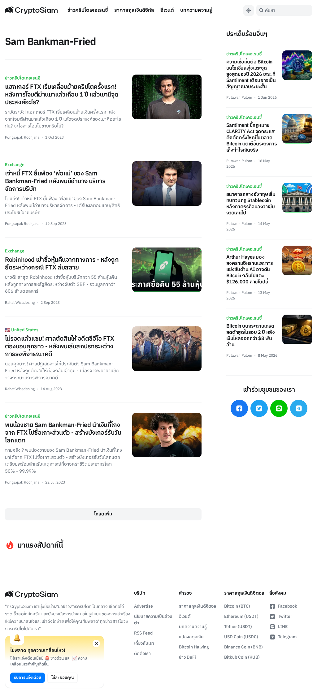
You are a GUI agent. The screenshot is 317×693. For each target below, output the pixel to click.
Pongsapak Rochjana (22, 137)
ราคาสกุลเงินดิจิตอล (197, 606)
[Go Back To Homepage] (31, 10)
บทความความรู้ (196, 10)
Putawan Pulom (239, 98)
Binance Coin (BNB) (243, 647)
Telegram (287, 637)
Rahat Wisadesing (20, 303)
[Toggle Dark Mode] (248, 10)
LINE (283, 626)
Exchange (14, 164)
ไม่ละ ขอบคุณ (62, 677)
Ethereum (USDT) (241, 616)
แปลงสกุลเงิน (191, 637)
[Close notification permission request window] (96, 643)
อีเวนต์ (167, 10)
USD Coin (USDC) (241, 637)
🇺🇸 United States (21, 330)
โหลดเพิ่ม (103, 514)
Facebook (287, 606)
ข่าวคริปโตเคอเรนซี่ (87, 10)
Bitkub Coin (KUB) (242, 657)
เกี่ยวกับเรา (144, 643)
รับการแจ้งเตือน (27, 677)
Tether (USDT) (238, 626)
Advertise (143, 606)
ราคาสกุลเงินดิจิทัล (134, 10)
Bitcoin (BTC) (237, 606)
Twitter (285, 616)
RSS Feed (143, 633)
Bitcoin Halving (194, 647)
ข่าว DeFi (187, 657)
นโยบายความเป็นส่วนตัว (153, 619)
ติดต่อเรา (142, 653)
